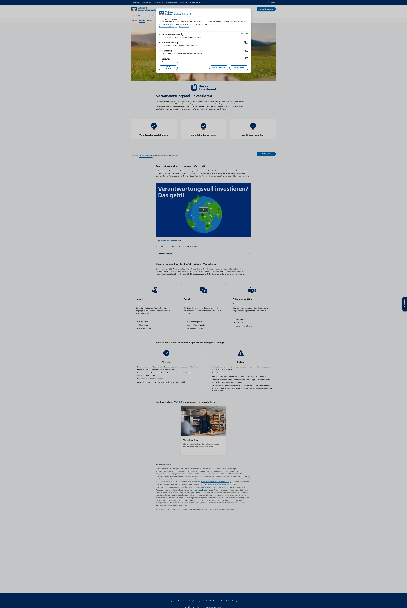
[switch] (246, 42)
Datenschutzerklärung (167, 27)
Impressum (183, 27)
